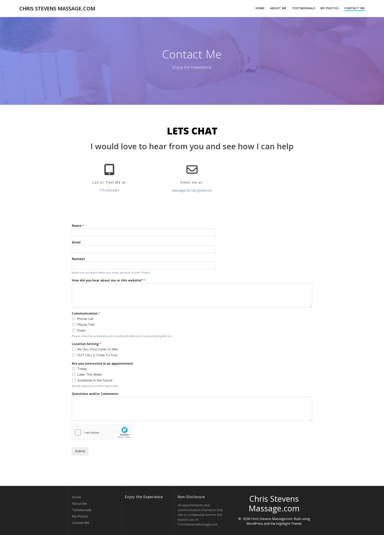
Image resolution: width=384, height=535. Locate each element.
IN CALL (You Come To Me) (97, 349)
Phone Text (86, 324)
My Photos (329, 8)
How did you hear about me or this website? (108, 280)
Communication (86, 313)
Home (260, 8)
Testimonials (303, 8)
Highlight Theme (289, 523)
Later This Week (89, 374)
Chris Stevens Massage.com (57, 8)
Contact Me (354, 8)
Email (76, 242)
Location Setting (86, 344)
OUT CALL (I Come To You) (97, 355)
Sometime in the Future (94, 380)
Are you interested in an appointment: (103, 363)
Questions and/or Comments (95, 394)
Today (82, 368)
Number (78, 259)
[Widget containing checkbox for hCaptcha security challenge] (102, 432)
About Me (278, 8)
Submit (80, 451)
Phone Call (85, 319)
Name (78, 226)
